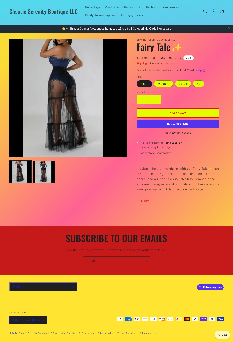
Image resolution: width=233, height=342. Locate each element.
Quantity (142, 91)
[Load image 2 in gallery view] (44, 172)
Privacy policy (106, 333)
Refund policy (86, 333)
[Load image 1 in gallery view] (20, 172)
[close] (229, 28)
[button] (205, 11)
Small (144, 83)
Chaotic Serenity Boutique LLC (36, 333)
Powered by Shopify (64, 333)
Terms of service (126, 333)
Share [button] (145, 200)
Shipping (142, 63)
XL (198, 83)
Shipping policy (148, 333)
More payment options (178, 132)
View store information (155, 153)
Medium (163, 83)
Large (183, 83)
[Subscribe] (146, 260)
